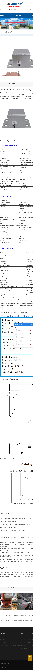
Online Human (19, 327)
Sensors (26, 37)
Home (15, 37)
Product (20, 37)
